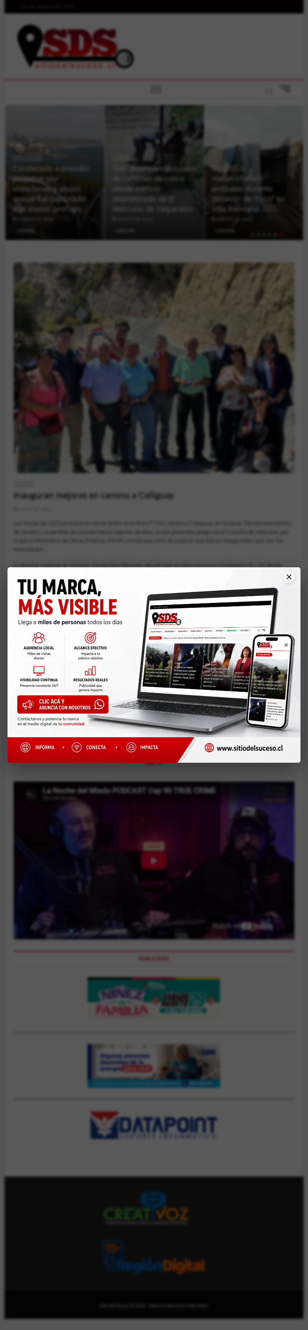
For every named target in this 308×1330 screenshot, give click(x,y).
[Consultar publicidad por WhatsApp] (66, 707)
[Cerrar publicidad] (285, 582)
